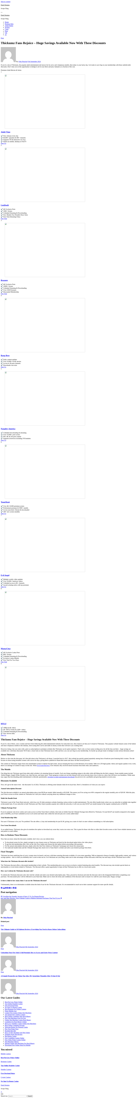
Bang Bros (5, 355)
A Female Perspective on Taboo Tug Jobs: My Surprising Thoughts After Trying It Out (30, 976)
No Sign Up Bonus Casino (13, 1007)
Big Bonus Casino (10, 1036)
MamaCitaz (6, 649)
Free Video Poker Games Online (15, 1040)
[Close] (2, 1094)
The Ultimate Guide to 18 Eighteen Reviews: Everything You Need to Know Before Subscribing (33, 929)
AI (6, 35)
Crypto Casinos (6, 1077)
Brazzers (4, 280)
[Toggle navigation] (1, 12)
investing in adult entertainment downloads (61, 777)
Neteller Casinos (6, 1069)
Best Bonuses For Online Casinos (15, 1009)
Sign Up (3, 143)
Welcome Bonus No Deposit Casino (16, 1027)
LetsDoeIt (5, 205)
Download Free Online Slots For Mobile (17, 1045)
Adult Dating (9, 26)
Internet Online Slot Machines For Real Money (20, 1043)
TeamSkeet (5, 502)
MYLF (4, 724)
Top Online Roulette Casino (14, 1004)
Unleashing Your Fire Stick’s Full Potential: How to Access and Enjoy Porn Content (29, 952)
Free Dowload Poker (11, 1005)
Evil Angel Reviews (43, 765)
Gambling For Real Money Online (16, 1022)
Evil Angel (5, 575)
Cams (6, 29)
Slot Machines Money (12, 1042)
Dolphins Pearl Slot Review (13, 1034)
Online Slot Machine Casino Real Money (18, 1020)
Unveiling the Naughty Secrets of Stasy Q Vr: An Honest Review (23, 896)
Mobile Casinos (6, 1054)
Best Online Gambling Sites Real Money (18, 1016)
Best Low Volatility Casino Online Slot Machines (20, 1023)
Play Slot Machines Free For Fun (15, 1018)
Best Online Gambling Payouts (14, 1025)
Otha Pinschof (23, 61)
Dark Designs (5, 5)
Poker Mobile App (11, 1011)
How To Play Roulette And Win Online (17, 1032)
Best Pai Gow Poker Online (13, 1002)
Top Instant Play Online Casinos (15, 1014)
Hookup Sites (9, 24)
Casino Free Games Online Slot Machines (18, 1013)
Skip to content (5, 2)
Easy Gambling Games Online (14, 1038)
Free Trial (4, 218)
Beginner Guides (6, 1061)
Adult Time (5, 132)
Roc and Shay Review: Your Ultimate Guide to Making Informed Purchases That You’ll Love (30, 898)
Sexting (7, 27)
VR (6, 33)
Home (7, 22)
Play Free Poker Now (12, 1029)
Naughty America (8, 429)
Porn (6, 31)
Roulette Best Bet (10, 1031)
